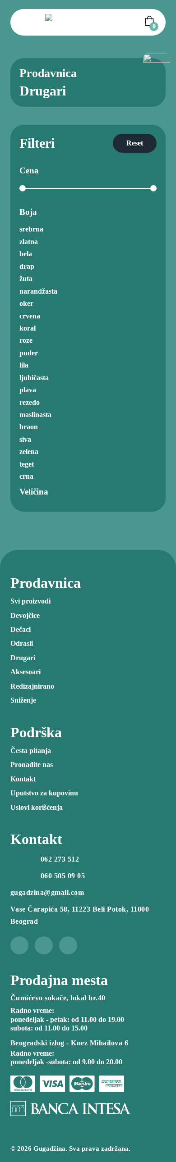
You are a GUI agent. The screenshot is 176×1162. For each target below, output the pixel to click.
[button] (150, 21)
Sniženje (23, 700)
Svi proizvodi (30, 601)
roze (25, 340)
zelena (28, 451)
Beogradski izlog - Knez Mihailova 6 (69, 1043)
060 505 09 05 (63, 876)
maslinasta (35, 414)
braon (28, 427)
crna (26, 476)
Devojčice (25, 615)
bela (25, 254)
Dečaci (20, 629)
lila (23, 365)
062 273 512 (60, 859)
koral (27, 328)
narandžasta (38, 291)
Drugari (22, 658)
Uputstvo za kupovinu (44, 793)
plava (27, 390)
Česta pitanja (30, 750)
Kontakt (23, 779)
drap (26, 266)
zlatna (28, 241)
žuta (25, 278)
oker (26, 303)
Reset (134, 143)
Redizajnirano (32, 686)
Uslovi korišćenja (36, 807)
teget (26, 464)
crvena (29, 316)
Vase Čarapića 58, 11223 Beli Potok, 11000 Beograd (79, 915)
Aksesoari (25, 672)
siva (25, 439)
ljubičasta (34, 377)
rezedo (29, 402)
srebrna (31, 229)
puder (28, 353)
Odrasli (21, 643)
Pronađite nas (31, 764)
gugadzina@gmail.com (47, 892)
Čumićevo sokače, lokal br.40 (58, 998)
